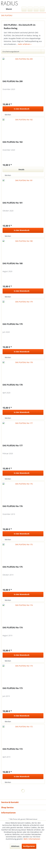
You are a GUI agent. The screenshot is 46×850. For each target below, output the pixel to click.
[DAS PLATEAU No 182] (23, 129)
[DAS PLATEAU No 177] (23, 433)
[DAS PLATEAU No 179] (23, 311)
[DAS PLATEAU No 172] (23, 736)
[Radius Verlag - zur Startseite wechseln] (9, 3)
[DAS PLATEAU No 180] (23, 251)
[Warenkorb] (42, 9)
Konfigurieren (29, 846)
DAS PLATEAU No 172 (13, 749)
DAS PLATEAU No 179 (13, 324)
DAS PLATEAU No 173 (13, 688)
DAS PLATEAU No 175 (13, 567)
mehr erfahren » (24, 44)
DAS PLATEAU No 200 (13, 81)
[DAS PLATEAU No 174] (23, 615)
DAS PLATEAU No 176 (13, 506)
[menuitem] (6, 9)
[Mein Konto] (36, 9)
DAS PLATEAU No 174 (13, 627)
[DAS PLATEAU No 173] (23, 675)
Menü (9, 9)
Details (21, 169)
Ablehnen (15, 846)
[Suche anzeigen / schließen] (24, 9)
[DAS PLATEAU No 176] (23, 493)
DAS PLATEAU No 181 (13, 203)
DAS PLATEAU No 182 (13, 142)
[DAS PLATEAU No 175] (23, 554)
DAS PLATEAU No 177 (13, 445)
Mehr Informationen (32, 839)
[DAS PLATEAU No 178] (23, 372)
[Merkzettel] (30, 9)
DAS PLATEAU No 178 (13, 385)
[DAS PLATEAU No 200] (23, 69)
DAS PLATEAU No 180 (13, 263)
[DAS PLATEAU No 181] (23, 190)
